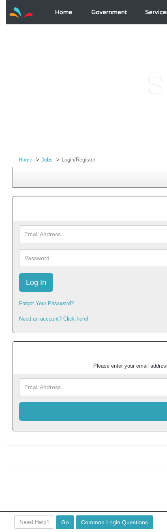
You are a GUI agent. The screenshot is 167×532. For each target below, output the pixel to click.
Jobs (47, 160)
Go (65, 522)
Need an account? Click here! (53, 319)
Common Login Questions (114, 522)
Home (25, 160)
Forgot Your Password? (46, 303)
